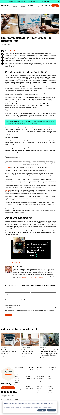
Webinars (50, 390)
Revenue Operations (41, 376)
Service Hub (16, 378)
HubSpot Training (17, 389)
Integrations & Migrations (30, 378)
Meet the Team (17, 397)
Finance (38, 392)
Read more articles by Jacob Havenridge (32, 277)
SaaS (38, 390)
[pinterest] (2, 60)
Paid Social (18, 262)
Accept (42, 410)
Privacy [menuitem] (2, 399)
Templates (51, 388)
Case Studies (51, 369)
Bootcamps (51, 394)
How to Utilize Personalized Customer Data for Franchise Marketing (30, 351)
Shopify (27, 391)
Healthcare (39, 384)
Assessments (51, 397)
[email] (2, 63)
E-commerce (28, 374)
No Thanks (51, 410)
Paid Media (12, 262)
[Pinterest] (14, 392)
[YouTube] (5, 392)
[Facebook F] (11, 392)
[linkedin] (2, 54)
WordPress (28, 384)
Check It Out (32, 255)
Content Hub (16, 380)
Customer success (40, 378)
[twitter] (2, 57)
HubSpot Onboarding (18, 369)
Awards (50, 376)
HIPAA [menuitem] (8, 399)
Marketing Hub (17, 374)
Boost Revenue (8, 387)
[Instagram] (8, 392)
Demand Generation (41, 369)
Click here (7, 167)
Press (50, 378)
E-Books (50, 386)
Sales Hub (16, 376)
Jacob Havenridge (11, 50)
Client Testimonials (52, 374)
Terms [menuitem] (5, 399)
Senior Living (39, 386)
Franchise (39, 394)
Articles (50, 384)
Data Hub (16, 384)
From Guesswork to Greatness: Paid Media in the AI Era (9, 351)
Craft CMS (28, 386)
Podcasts (50, 392)
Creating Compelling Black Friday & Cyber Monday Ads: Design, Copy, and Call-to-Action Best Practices (49, 352)
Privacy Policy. (33, 404)
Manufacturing (40, 388)
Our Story (16, 394)
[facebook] (2, 51)
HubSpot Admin (17, 371)
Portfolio (50, 371)
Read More (46, 1)
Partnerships (16, 399)
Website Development (30, 371)
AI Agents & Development (31, 369)
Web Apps (28, 376)
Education (39, 397)
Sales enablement (40, 371)
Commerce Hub (17, 382)
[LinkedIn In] (2, 392)
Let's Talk (55, 5)
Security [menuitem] (11, 399)
